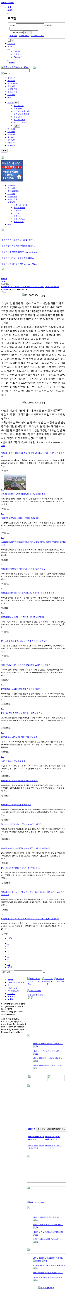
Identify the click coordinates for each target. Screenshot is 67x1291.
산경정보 (11, 134)
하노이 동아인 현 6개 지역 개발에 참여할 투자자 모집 (23, 494)
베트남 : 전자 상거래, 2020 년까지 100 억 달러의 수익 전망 (25, 848)
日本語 (16, 54)
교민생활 (11, 131)
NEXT (9, 967)
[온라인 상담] (46, 1287)
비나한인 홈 (19, 105)
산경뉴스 (17, 213)
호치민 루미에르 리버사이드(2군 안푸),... (18, 240)
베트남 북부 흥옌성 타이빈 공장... (36, 1147)
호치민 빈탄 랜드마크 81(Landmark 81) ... (19, 264)
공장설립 (11, 86)
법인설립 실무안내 (21, 111)
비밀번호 (48, 25)
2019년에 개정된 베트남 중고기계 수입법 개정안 (21, 824)
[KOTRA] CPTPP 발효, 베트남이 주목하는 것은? (20, 867)
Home (11, 62)
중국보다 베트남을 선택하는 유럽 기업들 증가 (20, 518)
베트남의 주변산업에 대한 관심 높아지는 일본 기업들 (23, 569)
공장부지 (32, 1129)
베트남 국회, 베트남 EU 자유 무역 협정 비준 (19, 737)
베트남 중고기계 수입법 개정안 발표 (16, 804)
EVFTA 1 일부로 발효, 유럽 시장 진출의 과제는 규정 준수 (24, 641)
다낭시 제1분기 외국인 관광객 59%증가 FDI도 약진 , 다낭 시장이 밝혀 (30, 286)
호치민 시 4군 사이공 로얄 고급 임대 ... (18, 258)
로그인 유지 (18, 32)
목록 (3, 445)
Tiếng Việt (18, 57)
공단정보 (11, 140)
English (17, 51)
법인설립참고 (13, 83)
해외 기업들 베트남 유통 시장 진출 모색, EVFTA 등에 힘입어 (25, 665)
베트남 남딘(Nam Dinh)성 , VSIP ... (52, 1138)
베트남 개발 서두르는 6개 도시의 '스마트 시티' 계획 (22, 617)
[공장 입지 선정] (46, 1122)
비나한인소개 (19, 119)
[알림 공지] (46, 1252)
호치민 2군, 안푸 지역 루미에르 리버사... (18, 246)
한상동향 (11, 129)
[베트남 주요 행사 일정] (12, 273)
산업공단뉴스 (19, 218)
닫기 (17, 125)
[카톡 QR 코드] (34, 990)
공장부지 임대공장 (35, 995)
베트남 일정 (19, 221)
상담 (9, 97)
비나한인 (5, 289)
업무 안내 (18, 116)
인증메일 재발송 (37, 35)
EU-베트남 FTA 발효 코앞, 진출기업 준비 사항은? (21, 689)
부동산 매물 (12, 91)
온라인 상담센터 (20, 122)
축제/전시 (11, 145)
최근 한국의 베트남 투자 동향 (13, 761)
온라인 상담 (12, 988)
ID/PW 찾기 (24, 35)
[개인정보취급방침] (15, 982)
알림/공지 (11, 77)
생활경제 (11, 94)
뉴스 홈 (10, 102)
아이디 (12, 25)
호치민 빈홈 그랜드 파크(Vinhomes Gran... (19, 252)
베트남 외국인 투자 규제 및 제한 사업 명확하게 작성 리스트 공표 (28, 593)
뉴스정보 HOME (20, 205)
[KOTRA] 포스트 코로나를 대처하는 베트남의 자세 (22, 713)
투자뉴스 (11, 137)
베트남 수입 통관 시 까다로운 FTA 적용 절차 (19, 780)
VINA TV (10, 142)
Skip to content (7, 2)
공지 (9, 985)
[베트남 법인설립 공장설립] (49, 73)
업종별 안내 (12, 89)
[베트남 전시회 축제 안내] (46, 1210)
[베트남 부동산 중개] (12, 180)
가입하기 (11, 43)
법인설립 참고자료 (21, 114)
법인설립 (11, 80)
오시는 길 (11, 993)
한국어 (10, 46)
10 (8, 964)
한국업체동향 (19, 207)
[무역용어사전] (56, 1080)
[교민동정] (46, 1038)
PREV (9, 938)
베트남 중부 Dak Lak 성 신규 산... (53, 1147)
